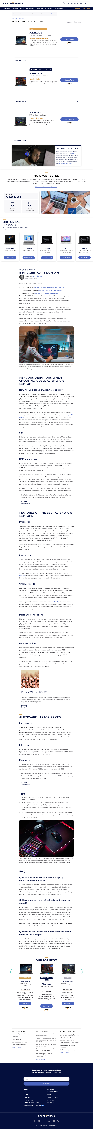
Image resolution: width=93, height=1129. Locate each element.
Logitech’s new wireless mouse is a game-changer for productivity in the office (46, 1040)
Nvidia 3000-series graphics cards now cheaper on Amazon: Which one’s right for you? (70, 1035)
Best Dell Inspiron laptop (67, 1040)
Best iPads (15, 1036)
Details (53, 14)
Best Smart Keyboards (19, 1044)
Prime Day (50, 1103)
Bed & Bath (39, 8)
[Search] (64, 4)
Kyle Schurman (37, 276)
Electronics (6, 8)
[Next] (82, 971)
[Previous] (10, 971)
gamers (22, 575)
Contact (27, 1097)
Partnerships (52, 1092)
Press (49, 1094)
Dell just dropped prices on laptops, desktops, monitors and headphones (45, 1054)
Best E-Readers (16, 1039)
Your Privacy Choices (32, 1105)
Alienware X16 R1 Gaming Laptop (49, 290)
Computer (15, 8)
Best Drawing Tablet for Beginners (22, 1034)
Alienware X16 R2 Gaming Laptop (46, 293)
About (26, 1094)
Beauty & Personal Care (27, 8)
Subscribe (46, 1084)
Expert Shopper (53, 1097)
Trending (77, 8)
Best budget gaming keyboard (69, 1049)
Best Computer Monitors (19, 1042)
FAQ (25, 1092)
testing (73, 153)
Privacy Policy (29, 1100)
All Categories (58, 8)
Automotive (48, 8)
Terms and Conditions (32, 1103)
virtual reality (54, 602)
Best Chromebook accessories (69, 1042)
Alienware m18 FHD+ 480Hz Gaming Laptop (48, 287)
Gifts (88, 8)
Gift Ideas (50, 1100)
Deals (83, 8)
